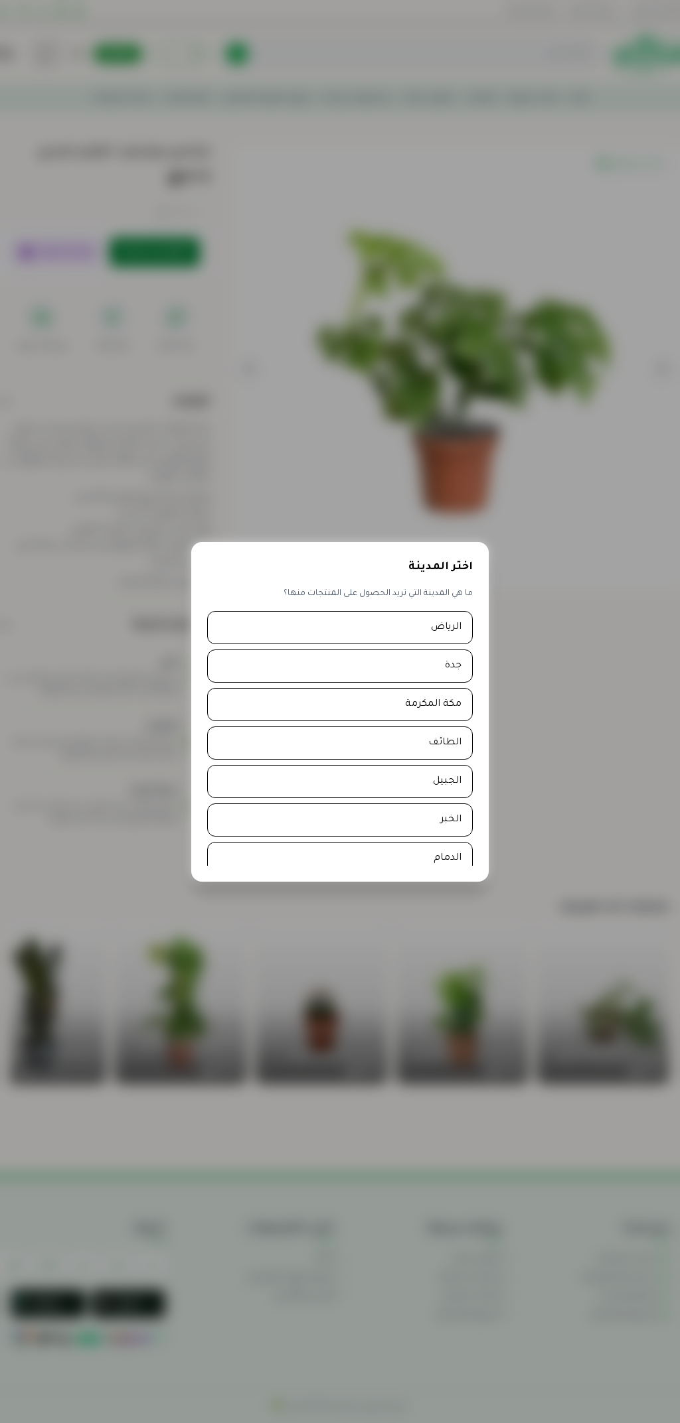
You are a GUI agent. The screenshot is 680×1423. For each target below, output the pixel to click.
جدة (453, 666)
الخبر (451, 820)
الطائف (445, 743)
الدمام (448, 858)
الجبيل (447, 781)
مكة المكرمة (433, 704)
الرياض (446, 627)
